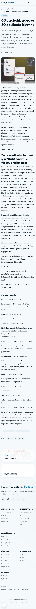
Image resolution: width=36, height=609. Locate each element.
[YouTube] (3, 499)
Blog (12, 9)
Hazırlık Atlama (24, 515)
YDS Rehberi (5, 567)
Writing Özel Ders (6, 537)
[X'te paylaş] (8, 438)
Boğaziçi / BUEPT (24, 518)
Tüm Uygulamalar (24, 555)
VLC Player (18, 181)
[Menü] (33, 2)
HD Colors (23, 558)
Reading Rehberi (6, 555)
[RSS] (23, 499)
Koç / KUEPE (23, 522)
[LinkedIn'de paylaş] (15, 438)
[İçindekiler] (4, 604)
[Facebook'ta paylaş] (11, 438)
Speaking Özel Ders (6, 539)
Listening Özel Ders (6, 546)
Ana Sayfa (6, 9)
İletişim (10, 589)
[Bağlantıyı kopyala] (23, 438)
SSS (19, 589)
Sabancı (22, 528)
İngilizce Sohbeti (5, 579)
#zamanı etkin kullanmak (23, 431)
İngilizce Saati (5, 576)
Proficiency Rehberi (25, 512)
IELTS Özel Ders (5, 515)
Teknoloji (4, 15)
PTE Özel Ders (5, 522)
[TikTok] (18, 499)
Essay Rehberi (5, 561)
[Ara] (25, 2)
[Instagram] (8, 499)
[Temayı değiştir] (29, 2)
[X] (13, 499)
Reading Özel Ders (6, 543)
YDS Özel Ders (5, 518)
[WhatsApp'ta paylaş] (19, 438)
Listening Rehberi (6, 558)
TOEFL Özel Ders (6, 512)
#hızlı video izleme (9, 431)
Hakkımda (3, 589)
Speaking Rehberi (6, 564)
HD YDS (22, 561)
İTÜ (21, 525)
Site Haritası (25, 589)
